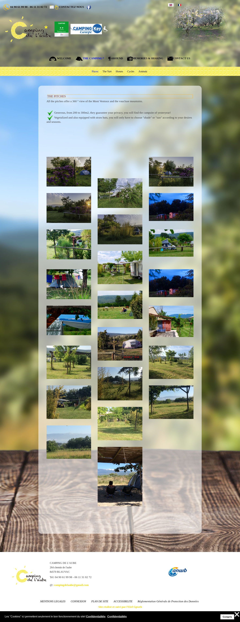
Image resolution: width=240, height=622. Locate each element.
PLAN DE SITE (99, 601)
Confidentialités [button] (95, 616)
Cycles (130, 71)
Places (95, 71)
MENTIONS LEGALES (52, 601)
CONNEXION (78, 601)
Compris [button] (227, 616)
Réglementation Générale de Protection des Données (168, 601)
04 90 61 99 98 (19, 6)
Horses (119, 71)
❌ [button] (237, 614)
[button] (69, 172)
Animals (142, 71)
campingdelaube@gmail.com (71, 585)
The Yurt (107, 71)
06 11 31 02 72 (38, 6)
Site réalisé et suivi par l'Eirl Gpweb (120, 606)
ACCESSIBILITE (122, 601)
